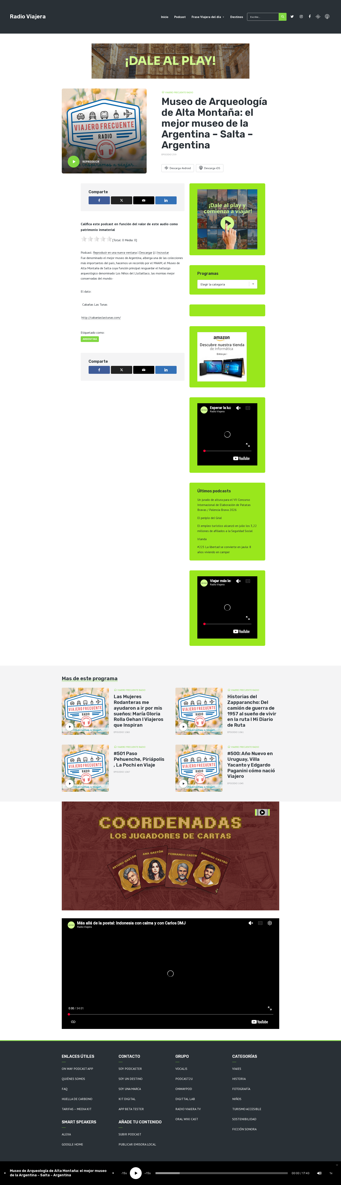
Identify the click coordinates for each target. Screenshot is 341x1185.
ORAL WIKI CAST (186, 1119)
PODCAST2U (184, 1079)
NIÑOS (236, 1099)
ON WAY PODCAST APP (77, 1069)
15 (123, 1173)
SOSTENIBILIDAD (244, 1119)
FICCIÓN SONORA (244, 1129)
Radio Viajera (28, 16)
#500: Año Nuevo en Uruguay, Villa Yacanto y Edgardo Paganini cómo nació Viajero (251, 765)
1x (331, 1173)
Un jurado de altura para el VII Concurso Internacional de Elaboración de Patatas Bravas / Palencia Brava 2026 (224, 505)
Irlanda (202, 539)
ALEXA (66, 1134)
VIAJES (236, 1069)
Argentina (90, 339)
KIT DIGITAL (127, 1099)
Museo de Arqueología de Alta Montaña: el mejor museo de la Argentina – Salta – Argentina (58, 1173)
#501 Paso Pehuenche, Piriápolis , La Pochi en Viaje (139, 759)
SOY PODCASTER (130, 1069)
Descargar (145, 252)
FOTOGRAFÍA (241, 1089)
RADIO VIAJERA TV (188, 1109)
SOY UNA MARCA (130, 1089)
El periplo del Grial (209, 518)
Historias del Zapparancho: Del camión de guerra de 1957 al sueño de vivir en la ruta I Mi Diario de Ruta (251, 711)
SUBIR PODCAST (130, 1134)
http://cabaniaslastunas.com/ (101, 317)
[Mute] (319, 1173)
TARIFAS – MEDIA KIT (77, 1109)
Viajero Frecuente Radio (179, 92)
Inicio (164, 17)
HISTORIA (239, 1079)
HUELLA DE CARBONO (77, 1099)
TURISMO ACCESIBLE (246, 1109)
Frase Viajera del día (206, 17)
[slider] (222, 1173)
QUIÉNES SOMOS (73, 1079)
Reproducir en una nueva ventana (115, 252)
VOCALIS (181, 1069)
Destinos (236, 17)
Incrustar (163, 252)
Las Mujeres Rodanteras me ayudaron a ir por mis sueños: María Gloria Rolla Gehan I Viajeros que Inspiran (138, 711)
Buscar (283, 17)
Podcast (180, 17)
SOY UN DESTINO (130, 1079)
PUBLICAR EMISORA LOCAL (137, 1144)
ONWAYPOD (183, 1089)
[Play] (136, 1173)
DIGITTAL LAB (185, 1099)
